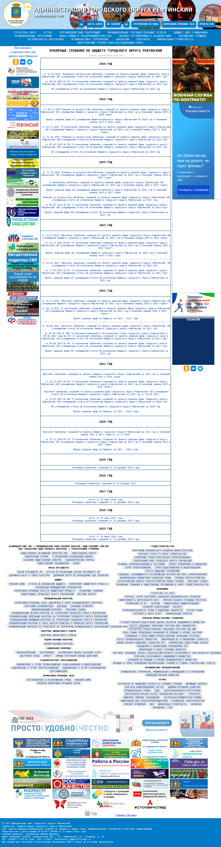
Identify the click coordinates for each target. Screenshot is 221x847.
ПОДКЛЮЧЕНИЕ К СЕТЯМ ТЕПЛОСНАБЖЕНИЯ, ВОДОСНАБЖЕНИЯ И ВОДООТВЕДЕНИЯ (59, 664)
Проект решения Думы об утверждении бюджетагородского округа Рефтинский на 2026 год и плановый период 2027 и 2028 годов (106, 120)
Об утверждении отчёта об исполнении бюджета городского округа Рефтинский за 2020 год (105, 406)
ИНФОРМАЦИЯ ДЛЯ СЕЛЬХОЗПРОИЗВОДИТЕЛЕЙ (144, 700)
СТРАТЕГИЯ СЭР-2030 (162, 593)
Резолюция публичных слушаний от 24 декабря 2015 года (105, 520)
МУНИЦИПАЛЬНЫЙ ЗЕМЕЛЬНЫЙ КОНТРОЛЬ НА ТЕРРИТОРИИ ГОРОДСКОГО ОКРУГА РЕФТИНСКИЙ (58, 616)
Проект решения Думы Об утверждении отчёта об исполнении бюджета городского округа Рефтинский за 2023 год (106, 213)
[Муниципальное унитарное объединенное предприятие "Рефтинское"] (23, 196)
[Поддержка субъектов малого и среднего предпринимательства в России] (150, 777)
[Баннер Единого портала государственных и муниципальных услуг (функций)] (111, 747)
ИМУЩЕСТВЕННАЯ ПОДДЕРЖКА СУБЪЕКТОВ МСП (141, 642)
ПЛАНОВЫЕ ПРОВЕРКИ (82, 606)
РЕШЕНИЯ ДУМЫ (17, 584)
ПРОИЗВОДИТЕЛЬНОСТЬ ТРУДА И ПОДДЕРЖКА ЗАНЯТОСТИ (152, 610)
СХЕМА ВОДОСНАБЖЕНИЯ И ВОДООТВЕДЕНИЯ (177, 567)
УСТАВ (48, 32)
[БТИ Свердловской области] (111, 788)
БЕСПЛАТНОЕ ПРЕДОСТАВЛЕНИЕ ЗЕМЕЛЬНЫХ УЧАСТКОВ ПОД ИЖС (162, 629)
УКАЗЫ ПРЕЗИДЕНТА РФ (30, 572)
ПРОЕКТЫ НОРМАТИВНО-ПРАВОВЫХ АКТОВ (58, 683)
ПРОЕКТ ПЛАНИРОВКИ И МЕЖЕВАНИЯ (188, 564)
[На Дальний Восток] (32, 777)
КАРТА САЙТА (95, 24)
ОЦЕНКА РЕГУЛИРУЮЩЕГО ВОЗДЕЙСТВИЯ (145, 35)
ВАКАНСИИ (122, 39)
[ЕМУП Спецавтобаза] (23, 186)
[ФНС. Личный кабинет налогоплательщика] (72, 798)
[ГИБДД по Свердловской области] (32, 757)
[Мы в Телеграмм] (200, 370)
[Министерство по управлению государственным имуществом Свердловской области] (189, 747)
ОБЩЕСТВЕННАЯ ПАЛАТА (84, 553)
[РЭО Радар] (111, 798)
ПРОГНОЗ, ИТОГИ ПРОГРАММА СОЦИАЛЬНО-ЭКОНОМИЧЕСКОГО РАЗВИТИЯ (162, 596)
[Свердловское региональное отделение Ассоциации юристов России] (23, 216)
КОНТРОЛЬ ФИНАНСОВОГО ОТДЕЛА (58, 635)
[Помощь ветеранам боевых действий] (23, 225)
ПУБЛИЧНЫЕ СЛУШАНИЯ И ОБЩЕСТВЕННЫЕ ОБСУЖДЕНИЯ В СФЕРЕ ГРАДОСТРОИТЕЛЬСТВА (162, 584)
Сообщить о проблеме (193, 190)
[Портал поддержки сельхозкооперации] (189, 777)
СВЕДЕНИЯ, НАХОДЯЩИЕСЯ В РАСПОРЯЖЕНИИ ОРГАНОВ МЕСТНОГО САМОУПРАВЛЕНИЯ (162, 574)
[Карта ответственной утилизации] (23, 206)
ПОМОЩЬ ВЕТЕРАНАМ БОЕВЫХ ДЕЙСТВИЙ (76, 656)
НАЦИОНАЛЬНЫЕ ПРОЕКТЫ (179, 613)
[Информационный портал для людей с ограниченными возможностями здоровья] (72, 767)
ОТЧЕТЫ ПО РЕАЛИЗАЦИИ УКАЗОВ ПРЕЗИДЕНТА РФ (72, 572)
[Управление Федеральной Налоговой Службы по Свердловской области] (150, 747)
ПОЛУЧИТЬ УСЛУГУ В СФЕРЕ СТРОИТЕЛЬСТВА (162, 554)
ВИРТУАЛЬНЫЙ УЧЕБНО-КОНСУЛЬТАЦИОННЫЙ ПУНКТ (110, 42)
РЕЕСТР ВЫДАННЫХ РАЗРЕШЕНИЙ (162, 571)
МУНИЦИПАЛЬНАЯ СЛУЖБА (137, 690)
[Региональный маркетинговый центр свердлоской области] (150, 798)
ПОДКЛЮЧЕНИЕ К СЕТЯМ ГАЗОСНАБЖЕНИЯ (84, 668)
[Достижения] (23, 119)
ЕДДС (157, 690)
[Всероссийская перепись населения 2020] (150, 767)
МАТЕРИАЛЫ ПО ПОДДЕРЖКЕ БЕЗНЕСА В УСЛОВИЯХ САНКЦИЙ (150, 683)
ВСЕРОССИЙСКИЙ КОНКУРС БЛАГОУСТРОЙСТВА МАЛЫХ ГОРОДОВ (151, 581)
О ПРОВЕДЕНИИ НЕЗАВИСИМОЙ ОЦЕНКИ (72, 556)
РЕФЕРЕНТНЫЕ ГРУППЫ (36, 556)
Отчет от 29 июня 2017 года (105, 518)
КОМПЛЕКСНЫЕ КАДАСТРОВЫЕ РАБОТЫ (188, 642)
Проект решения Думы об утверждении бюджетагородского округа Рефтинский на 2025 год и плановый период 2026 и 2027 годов (106, 191)
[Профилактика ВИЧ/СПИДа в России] (72, 808)
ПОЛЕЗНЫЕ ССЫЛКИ (75, 609)
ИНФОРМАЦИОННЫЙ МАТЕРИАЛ (47, 609)
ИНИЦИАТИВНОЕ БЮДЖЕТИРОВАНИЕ (181, 603)
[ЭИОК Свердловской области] (189, 788)
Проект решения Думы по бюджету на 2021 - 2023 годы (105, 449)
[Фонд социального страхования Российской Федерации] (72, 777)
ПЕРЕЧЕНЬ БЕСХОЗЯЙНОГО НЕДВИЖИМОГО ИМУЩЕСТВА (162, 656)
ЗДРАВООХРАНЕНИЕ (26, 652)
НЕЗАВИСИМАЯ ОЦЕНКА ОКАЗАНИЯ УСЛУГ (79, 652)
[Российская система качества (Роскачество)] (72, 788)
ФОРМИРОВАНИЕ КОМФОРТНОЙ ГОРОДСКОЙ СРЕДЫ (145, 577)
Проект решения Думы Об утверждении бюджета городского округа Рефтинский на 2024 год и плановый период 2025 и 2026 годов (106, 254)
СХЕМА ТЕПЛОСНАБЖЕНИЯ (138, 567)
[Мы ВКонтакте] (194, 370)
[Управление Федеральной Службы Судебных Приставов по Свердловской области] (111, 757)
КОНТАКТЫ (143, 39)
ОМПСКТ (47, 656)
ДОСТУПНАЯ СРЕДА (29, 656)
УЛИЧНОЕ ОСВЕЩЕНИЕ (135, 704)
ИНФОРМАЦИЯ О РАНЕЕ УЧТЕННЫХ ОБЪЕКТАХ (162, 649)
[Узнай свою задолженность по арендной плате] (23, 281)
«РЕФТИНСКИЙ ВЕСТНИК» (146, 24)
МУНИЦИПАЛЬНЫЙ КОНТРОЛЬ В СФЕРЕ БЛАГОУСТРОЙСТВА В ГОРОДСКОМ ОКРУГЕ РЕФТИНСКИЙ (58, 623)
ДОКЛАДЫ (61, 606)
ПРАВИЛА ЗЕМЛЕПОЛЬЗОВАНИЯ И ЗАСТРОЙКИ (141, 564)
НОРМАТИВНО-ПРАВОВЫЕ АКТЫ (179, 24)
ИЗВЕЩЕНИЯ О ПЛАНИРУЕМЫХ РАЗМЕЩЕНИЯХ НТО (162, 646)
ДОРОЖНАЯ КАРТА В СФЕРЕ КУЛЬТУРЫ (29, 575)
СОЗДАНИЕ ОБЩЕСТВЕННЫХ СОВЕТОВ (42, 560)
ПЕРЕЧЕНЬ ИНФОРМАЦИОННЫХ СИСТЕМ (144, 687)
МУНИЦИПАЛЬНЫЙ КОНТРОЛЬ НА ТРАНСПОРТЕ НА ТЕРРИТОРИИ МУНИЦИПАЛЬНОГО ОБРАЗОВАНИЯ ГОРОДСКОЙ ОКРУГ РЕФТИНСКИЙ (76, 626)
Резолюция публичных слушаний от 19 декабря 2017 (105, 483)
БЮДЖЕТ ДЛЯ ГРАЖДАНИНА (191, 32)
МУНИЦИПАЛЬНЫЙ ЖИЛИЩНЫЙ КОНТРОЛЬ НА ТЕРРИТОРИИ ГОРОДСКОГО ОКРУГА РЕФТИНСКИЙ (58, 619)
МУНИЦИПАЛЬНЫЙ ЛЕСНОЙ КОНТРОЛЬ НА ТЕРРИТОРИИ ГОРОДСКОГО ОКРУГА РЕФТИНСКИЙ (58, 613)
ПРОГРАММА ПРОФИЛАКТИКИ (39, 606)
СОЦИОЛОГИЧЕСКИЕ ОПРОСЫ (79, 560)
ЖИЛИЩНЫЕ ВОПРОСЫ (196, 683)
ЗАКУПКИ (155, 603)
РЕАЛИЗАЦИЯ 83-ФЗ (136, 603)
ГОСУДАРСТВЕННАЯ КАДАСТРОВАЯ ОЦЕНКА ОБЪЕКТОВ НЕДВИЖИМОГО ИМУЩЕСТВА (162, 622)
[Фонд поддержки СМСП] (23, 167)
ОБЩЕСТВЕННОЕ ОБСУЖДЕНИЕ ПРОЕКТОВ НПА (44, 553)
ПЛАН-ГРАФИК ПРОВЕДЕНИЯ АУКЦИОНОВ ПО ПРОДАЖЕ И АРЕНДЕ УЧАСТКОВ (162, 632)
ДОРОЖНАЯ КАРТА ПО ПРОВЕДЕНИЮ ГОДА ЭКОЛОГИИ (81, 575)
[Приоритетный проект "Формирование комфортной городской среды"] (23, 271)
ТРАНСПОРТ (194, 694)
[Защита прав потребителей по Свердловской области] (150, 757)
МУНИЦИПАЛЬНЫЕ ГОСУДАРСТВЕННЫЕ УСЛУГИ (137, 32)
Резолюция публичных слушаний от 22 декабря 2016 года (105, 502)
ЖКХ (152, 704)
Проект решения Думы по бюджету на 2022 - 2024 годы (105, 411)
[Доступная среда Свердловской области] (32, 767)
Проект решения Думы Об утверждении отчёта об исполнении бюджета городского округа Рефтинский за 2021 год (106, 352)
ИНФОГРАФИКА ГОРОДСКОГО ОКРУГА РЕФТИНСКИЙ (47, 594)
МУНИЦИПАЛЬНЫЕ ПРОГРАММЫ (33, 35)
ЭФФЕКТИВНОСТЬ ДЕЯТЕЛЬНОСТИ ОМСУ (139, 600)
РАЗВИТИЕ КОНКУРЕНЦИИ (156, 607)
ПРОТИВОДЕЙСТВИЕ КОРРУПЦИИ (80, 32)
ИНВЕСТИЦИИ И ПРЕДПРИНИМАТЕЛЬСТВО (85, 35)
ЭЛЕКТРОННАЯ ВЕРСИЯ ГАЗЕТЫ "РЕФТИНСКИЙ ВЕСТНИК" (154, 694)
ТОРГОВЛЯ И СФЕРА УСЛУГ (147, 613)
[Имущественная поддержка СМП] (23, 261)
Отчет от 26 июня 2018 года (105, 499)
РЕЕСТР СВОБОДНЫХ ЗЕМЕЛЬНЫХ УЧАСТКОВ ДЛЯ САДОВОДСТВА (162, 625)
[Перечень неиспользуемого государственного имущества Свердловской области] (23, 157)
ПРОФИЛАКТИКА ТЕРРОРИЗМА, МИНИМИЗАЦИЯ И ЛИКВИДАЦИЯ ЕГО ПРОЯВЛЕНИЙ (162, 671)
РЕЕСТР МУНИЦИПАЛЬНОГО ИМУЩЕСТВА (137, 639)
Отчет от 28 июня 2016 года (105, 536)
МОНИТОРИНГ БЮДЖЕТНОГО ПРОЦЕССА (88, 584)
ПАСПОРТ (177, 607)
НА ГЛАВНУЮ (113, 24)
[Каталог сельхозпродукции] (32, 788)
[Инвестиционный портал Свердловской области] (189, 757)
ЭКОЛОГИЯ (196, 704)
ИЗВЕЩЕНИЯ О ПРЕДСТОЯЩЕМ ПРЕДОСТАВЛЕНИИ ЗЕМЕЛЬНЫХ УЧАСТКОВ (162, 636)
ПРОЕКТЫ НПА (206, 24)
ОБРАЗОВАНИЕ (47, 652)
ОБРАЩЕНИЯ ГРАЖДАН (192, 35)
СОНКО (76, 563)
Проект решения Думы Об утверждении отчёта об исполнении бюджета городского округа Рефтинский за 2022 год (106, 279)
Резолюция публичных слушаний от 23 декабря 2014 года (105, 539)
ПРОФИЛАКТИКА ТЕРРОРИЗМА (89, 39)
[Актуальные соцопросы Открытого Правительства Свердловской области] (72, 747)
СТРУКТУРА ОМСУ (24, 32)
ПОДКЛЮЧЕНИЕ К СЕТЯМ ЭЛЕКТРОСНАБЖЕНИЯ (35, 668)
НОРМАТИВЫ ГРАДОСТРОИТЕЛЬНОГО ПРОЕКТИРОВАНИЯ (162, 557)
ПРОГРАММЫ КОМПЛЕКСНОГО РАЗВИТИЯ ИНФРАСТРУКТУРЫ (162, 550)
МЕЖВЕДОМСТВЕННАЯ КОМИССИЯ (162, 675)
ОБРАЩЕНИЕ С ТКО (162, 707)
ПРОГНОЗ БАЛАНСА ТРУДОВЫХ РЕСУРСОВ (184, 600)
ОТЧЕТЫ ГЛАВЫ (194, 610)
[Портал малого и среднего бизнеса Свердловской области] (111, 777)
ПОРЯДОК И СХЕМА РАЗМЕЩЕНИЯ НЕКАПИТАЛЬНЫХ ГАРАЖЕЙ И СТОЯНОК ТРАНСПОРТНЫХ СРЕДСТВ (164, 663)
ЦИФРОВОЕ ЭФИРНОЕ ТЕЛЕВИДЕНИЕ (141, 697)
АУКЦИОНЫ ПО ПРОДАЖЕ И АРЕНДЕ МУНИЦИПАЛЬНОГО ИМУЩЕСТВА (162, 659)
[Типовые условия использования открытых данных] (189, 767)
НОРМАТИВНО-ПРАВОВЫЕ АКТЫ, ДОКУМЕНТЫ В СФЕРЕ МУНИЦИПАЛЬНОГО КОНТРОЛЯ (58, 602)
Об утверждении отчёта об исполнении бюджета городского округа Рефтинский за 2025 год (105, 89)
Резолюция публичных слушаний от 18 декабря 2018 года (105, 467)
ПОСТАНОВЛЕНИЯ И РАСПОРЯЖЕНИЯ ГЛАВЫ (49, 680)
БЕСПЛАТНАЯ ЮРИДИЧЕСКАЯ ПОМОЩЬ (182, 697)
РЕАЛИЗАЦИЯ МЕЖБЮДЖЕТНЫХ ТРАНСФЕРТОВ (58, 587)
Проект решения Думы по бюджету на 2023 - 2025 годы (105, 318)
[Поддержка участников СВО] (23, 242)
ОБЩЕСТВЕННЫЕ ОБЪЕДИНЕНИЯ (53, 563)
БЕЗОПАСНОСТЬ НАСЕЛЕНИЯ (45, 39)
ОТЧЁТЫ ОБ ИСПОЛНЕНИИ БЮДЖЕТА (47, 584)
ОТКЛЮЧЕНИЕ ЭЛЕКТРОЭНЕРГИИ (188, 700)
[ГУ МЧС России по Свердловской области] (72, 757)
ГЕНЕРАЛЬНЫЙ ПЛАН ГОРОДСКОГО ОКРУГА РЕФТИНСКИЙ (162, 560)
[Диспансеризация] (23, 148)
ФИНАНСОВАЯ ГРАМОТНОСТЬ (175, 39)
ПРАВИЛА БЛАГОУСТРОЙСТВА (190, 577)
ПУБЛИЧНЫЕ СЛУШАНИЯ (91, 590)
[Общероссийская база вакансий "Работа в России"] (111, 767)
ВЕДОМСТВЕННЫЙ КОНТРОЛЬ (58, 644)
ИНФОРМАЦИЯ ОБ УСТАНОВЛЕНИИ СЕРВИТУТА (184, 639)
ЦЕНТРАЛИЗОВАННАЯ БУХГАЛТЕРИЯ (182, 690)
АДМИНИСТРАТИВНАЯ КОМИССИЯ (184, 687)
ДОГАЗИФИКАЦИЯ (58, 671)
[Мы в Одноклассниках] (187, 370)
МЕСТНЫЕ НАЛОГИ (86, 594)
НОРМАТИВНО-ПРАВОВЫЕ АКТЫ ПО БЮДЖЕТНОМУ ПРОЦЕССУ (44, 590)
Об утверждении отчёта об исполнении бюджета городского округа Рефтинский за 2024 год (105, 152)
